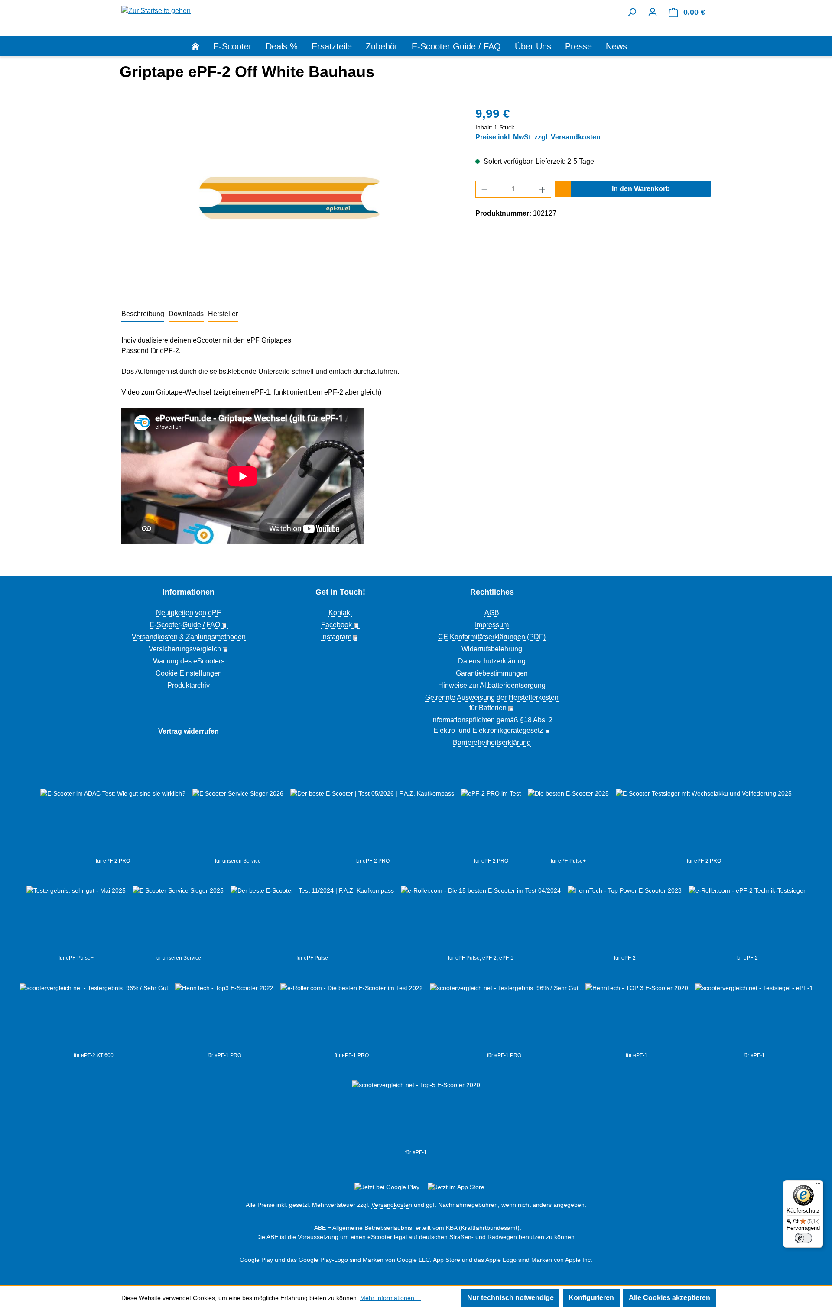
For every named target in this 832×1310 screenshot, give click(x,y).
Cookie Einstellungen (189, 673)
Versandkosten (391, 1204)
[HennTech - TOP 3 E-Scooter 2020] (636, 1017)
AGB (491, 612)
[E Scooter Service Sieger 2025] (178, 920)
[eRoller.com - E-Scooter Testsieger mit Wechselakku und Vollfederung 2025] (704, 823)
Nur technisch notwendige (510, 1297)
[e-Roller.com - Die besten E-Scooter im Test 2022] (351, 1017)
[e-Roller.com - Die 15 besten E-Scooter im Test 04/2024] (481, 920)
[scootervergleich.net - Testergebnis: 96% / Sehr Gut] (504, 1017)
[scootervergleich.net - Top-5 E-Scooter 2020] (416, 1114)
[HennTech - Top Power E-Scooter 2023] (625, 920)
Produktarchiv (188, 685)
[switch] (803, 1238)
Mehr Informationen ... (390, 1297)
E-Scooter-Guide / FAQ (185, 624)
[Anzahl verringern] (484, 189)
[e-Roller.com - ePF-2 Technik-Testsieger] (747, 920)
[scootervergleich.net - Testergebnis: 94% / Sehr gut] (754, 1017)
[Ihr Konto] (652, 12)
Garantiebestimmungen (492, 673)
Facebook (336, 624)
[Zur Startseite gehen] (156, 10)
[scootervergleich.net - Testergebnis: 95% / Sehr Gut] (94, 1017)
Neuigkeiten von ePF (188, 612)
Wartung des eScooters (188, 661)
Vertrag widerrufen (188, 731)
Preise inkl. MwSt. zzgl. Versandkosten (538, 137)
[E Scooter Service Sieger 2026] (237, 823)
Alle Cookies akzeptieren (669, 1297)
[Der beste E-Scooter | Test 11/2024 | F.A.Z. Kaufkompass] (312, 920)
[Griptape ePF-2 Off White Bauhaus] (289, 197)
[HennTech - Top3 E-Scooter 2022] (224, 1017)
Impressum (492, 624)
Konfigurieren (591, 1297)
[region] (290, 198)
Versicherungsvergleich (185, 649)
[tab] (142, 314)
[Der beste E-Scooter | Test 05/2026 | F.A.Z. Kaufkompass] (372, 823)
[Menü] (818, 1185)
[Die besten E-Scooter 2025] (568, 823)
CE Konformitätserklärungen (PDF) (492, 636)
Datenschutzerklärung (492, 661)
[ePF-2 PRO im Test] (491, 823)
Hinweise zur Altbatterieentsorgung (492, 685)
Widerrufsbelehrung (492, 649)
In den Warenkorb (641, 188)
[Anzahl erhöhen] (542, 189)
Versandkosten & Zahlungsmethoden (189, 636)
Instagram (336, 636)
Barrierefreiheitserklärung (492, 742)
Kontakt (340, 612)
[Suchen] (631, 12)
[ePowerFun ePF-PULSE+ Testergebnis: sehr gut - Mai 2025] (76, 920)
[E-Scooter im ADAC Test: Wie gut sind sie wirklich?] (112, 823)
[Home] (202, 46)
